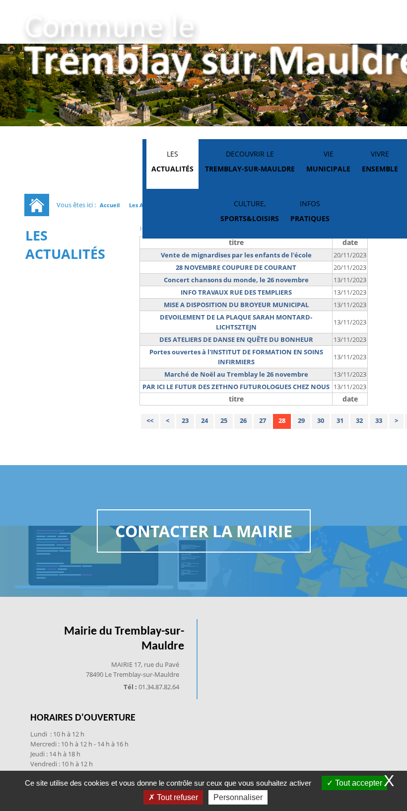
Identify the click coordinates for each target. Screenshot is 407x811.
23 (185, 420)
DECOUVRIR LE (250, 161)
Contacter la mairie (203, 531)
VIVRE (380, 161)
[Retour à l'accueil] (36, 205)
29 (301, 420)
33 (378, 420)
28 (281, 420)
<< (149, 420)
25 (223, 420)
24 (204, 420)
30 (320, 420)
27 (262, 420)
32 (359, 420)
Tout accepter (357, 783)
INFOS (310, 211)
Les (172, 161)
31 (340, 420)
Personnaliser (238, 797)
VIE (328, 161)
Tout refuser (176, 797)
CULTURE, (249, 211)
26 (243, 420)
